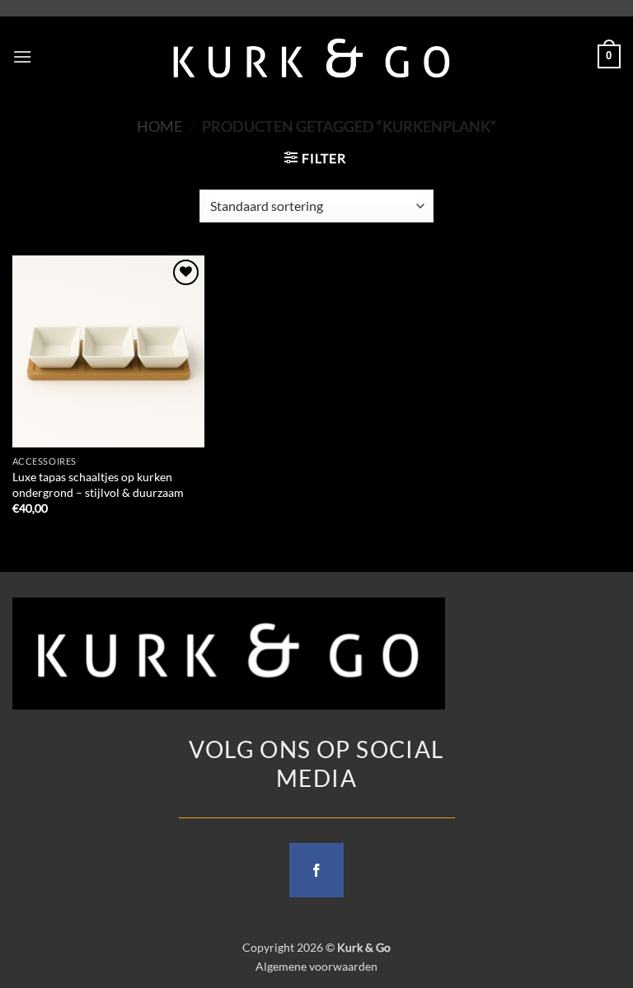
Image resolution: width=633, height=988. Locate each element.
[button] (22, 56)
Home (159, 126)
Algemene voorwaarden (316, 966)
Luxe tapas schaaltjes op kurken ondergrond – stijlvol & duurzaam (98, 484)
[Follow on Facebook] (316, 870)
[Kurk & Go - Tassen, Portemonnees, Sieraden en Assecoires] (312, 56)
